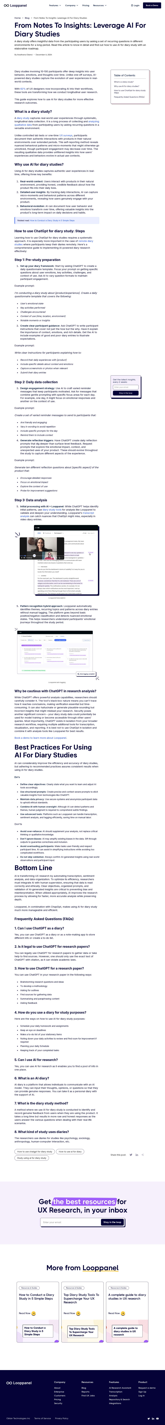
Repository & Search (119, 1399)
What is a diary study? (123, 82)
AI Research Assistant (120, 1388)
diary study (23, 118)
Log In (141, 1395)
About (57, 1388)
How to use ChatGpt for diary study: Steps (130, 91)
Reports (86, 1392)
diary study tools (52, 509)
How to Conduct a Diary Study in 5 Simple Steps (52, 220)
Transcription (115, 1392)
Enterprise (59, 1392)
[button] (55, 5)
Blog (84, 1388)
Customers (59, 1395)
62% (23, 88)
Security (58, 1403)
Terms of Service (42, 1418)
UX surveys (65, 135)
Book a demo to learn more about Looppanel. (40, 737)
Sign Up (142, 1392)
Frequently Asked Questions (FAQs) (129, 97)
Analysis (113, 1395)
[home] (15, 5)
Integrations (115, 1403)
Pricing (85, 5)
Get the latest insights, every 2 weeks (124, 380)
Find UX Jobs (88, 1395)
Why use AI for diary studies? (126, 86)
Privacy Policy (61, 1418)
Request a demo (147, 1388)
